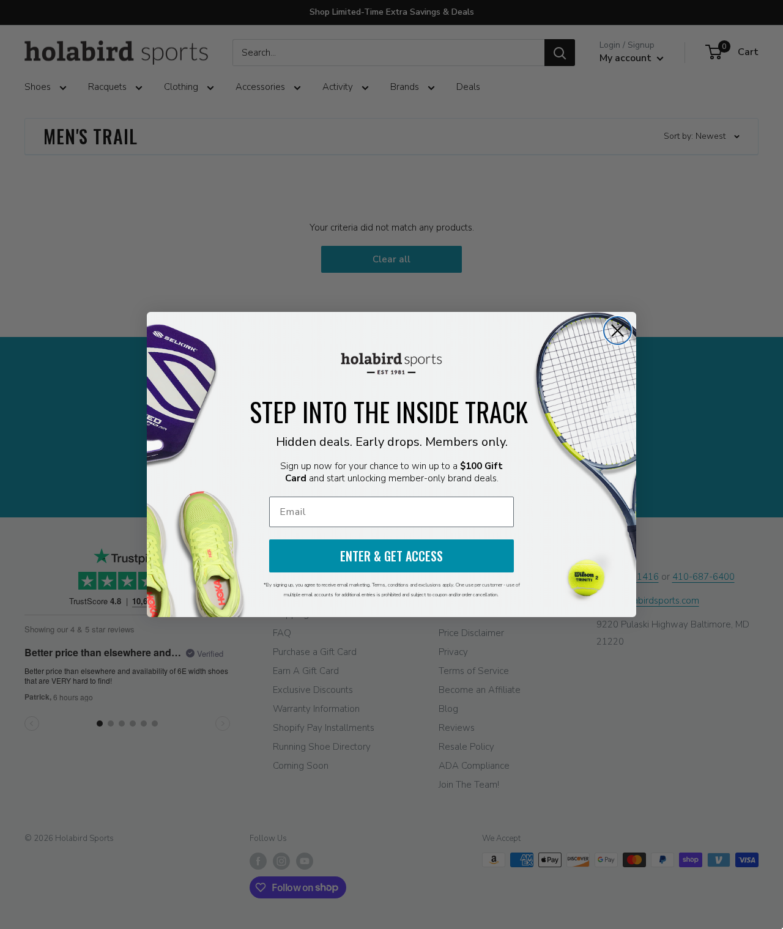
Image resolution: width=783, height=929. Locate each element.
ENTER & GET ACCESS (391, 556)
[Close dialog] (617, 330)
